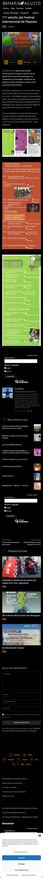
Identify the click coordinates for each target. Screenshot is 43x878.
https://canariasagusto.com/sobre (25, 392)
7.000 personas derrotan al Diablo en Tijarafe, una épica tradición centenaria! (15, 452)
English (8, 368)
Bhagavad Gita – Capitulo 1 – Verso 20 (15, 485)
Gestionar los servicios (21, 852)
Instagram (11, 760)
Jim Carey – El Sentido (9, 787)
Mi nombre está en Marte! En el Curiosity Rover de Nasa (19, 808)
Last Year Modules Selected (12, 445)
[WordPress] (28, 410)
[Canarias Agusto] (21, 3)
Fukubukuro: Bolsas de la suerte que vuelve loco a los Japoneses (19, 582)
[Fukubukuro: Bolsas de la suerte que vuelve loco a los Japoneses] (21, 567)
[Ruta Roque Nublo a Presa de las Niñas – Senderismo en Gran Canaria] (37, 428)
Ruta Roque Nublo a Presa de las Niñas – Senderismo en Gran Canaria (15, 427)
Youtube (28, 764)
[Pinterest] (18, 760)
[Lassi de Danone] (37, 476)
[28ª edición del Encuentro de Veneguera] (21, 602)
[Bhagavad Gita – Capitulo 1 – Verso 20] (37, 486)
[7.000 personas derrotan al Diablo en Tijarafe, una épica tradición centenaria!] (37, 452)
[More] (35, 62)
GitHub (30, 755)
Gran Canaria (7, 107)
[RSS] (32, 760)
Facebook (17, 755)
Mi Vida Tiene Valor (8, 796)
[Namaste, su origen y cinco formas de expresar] (37, 437)
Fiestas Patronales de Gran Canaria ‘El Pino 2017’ (32, 543)
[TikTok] (21, 410)
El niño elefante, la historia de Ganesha (14, 779)
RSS (36, 760)
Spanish (8, 371)
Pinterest (25, 760)
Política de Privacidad (28, 875)
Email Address (10, 358)
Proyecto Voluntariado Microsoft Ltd (14, 813)
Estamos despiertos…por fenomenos (15, 459)
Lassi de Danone (7, 476)
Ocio (4, 26)
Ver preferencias (21, 870)
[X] (25, 410)
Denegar (21, 864)
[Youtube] (31, 410)
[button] (40, 835)
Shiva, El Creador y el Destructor (12, 783)
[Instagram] (18, 410)
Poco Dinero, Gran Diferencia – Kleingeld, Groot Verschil (20, 817)
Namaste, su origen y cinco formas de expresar (15, 437)
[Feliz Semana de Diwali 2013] (37, 467)
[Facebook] (15, 410)
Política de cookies (12, 875)
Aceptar (21, 858)
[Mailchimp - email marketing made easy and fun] (21, 383)
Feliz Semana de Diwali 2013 (12, 466)
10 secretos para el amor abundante (13, 792)
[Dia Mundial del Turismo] (21, 634)
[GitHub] (24, 755)
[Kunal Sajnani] (7, 400)
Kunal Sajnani (19, 389)
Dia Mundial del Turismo (13, 647)
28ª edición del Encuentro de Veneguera (21, 615)
